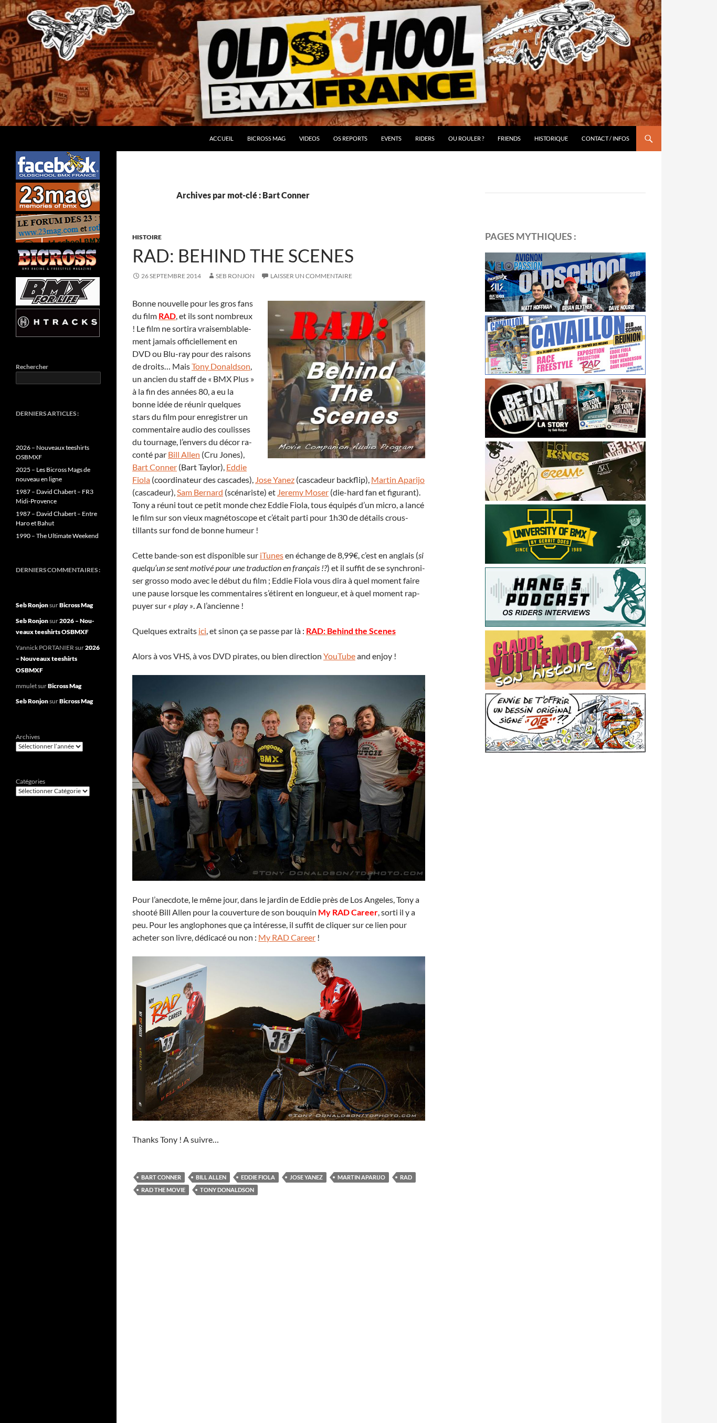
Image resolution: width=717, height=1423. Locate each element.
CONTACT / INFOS (605, 138)
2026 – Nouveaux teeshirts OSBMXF (58, 659)
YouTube (339, 656)
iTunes (271, 555)
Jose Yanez (274, 479)
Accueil (221, 138)
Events (391, 138)
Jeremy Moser (303, 492)
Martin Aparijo (398, 479)
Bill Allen (184, 454)
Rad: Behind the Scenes (243, 255)
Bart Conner (154, 467)
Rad (406, 1177)
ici (202, 631)
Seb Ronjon (235, 276)
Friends (509, 138)
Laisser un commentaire (311, 276)
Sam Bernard (200, 492)
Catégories (30, 781)
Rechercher (32, 367)
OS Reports (350, 138)
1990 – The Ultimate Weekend (57, 536)
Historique (551, 138)
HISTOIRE (147, 237)
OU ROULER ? (466, 138)
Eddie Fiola (258, 1177)
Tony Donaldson (221, 366)
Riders (425, 138)
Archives (28, 737)
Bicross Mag (266, 138)
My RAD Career (286, 937)
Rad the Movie (163, 1189)
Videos (309, 138)
